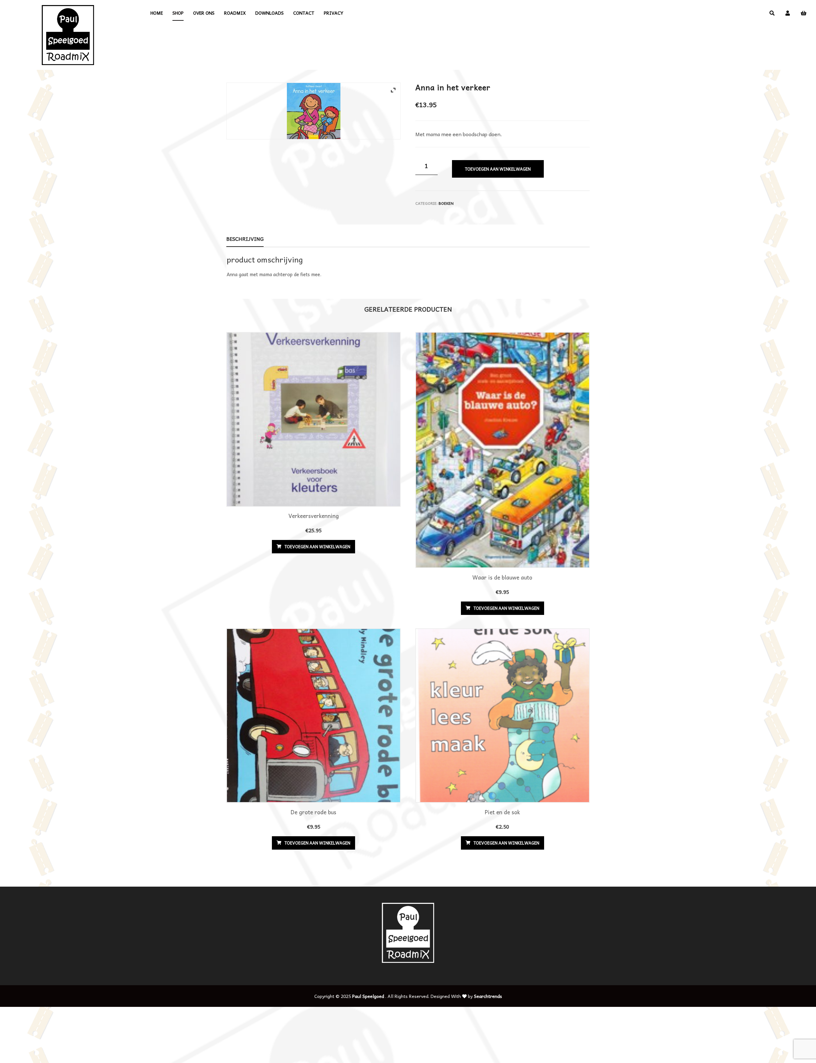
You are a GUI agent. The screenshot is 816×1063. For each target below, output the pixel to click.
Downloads (269, 12)
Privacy (333, 12)
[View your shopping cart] (803, 13)
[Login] (788, 13)
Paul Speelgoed (368, 996)
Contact (303, 12)
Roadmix (235, 12)
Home (156, 12)
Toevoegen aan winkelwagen (498, 169)
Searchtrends (488, 996)
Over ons (204, 12)
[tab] (245, 239)
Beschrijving (245, 238)
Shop (178, 12)
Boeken (446, 203)
